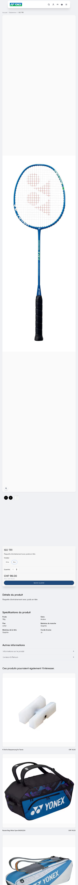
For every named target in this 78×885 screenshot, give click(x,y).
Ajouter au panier (39, 583)
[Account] (53, 4)
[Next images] (11, 498)
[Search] (49, 4)
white (7, 562)
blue (14, 562)
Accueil (4, 12)
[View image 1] (16, 497)
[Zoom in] (6, 488)
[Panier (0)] (62, 4)
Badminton (12, 12)
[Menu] (66, 4)
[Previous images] (6, 498)
